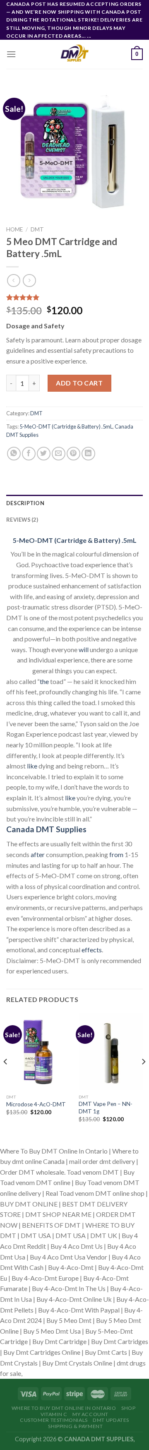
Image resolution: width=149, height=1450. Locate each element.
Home (14, 229)
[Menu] (11, 54)
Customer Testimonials (54, 1420)
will (84, 649)
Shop (128, 1408)
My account (90, 1414)
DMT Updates (111, 1420)
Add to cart (79, 383)
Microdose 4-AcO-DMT (36, 1104)
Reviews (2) (22, 519)
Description (25, 503)
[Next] (143, 1078)
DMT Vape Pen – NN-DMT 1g (105, 1108)
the (44, 681)
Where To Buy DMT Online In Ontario (64, 1408)
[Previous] (6, 1078)
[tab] (74, 503)
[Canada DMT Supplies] (74, 54)
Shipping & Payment (75, 1426)
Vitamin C (54, 1414)
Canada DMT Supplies (46, 829)
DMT (37, 229)
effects (92, 950)
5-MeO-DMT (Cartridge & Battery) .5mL (66, 426)
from (116, 854)
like (32, 766)
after (38, 854)
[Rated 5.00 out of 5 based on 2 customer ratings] (74, 297)
